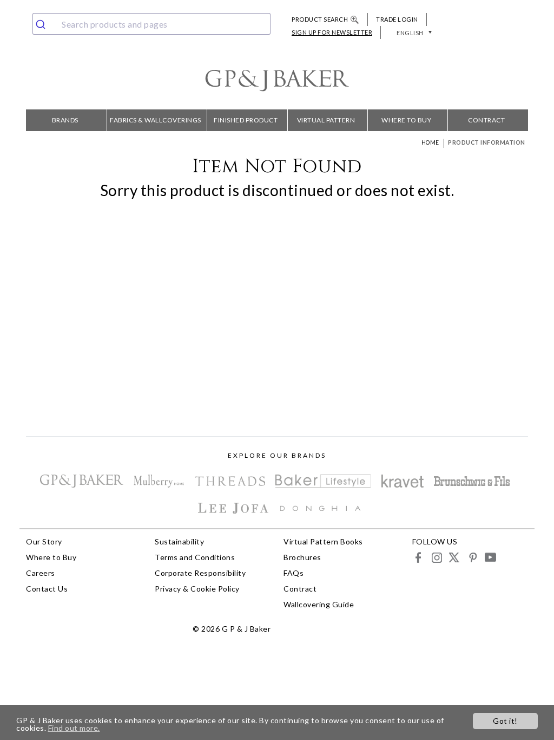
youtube (490, 557)
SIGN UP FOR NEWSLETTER (332, 32)
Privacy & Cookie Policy (197, 588)
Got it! (505, 720)
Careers (40, 572)
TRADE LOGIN (397, 19)
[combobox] (151, 24)
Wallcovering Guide (318, 604)
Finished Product (246, 120)
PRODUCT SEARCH (320, 19)
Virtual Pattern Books (326, 123)
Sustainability (179, 541)
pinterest (472, 557)
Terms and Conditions (195, 557)
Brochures (302, 557)
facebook (418, 557)
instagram (436, 557)
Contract (486, 120)
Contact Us (47, 588)
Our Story (44, 541)
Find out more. (74, 727)
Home (430, 142)
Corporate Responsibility (200, 572)
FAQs (293, 572)
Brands (65, 120)
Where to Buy (406, 120)
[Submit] (44, 24)
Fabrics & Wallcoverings (155, 120)
